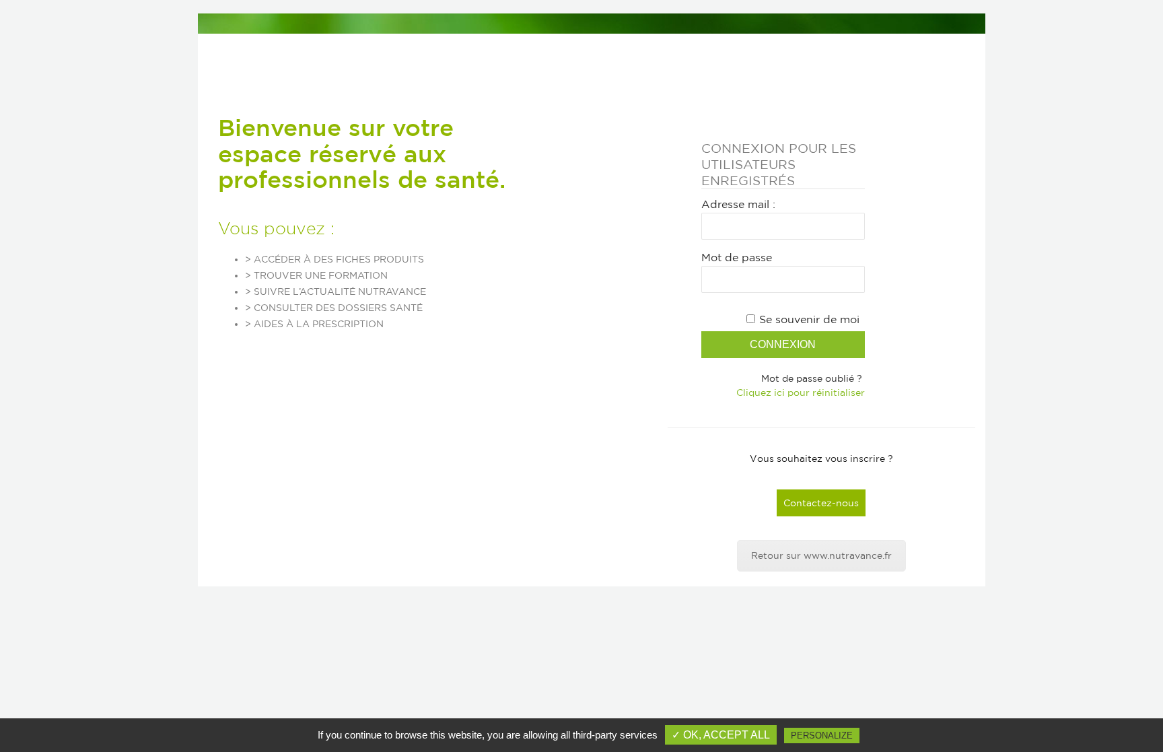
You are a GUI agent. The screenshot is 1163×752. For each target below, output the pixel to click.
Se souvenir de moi (809, 319)
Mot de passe (736, 257)
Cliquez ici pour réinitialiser (800, 392)
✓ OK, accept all (721, 735)
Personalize (822, 735)
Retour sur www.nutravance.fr (821, 555)
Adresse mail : (738, 204)
